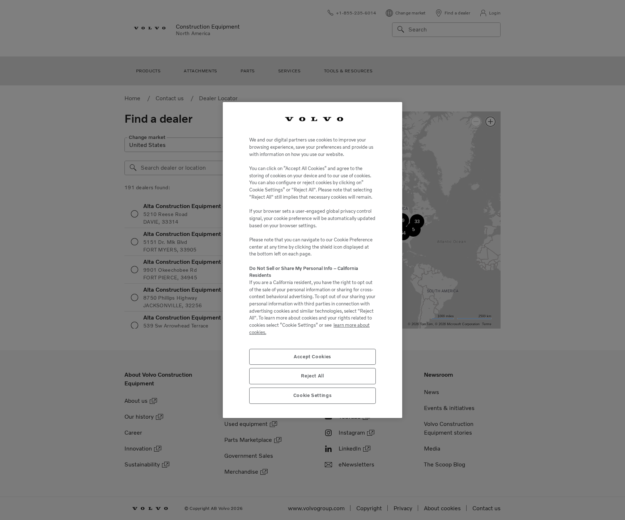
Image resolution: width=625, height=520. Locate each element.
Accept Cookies (312, 356)
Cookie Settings (312, 395)
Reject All (312, 376)
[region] (312, 260)
